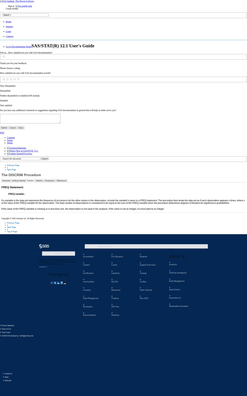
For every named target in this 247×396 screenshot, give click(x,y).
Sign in (11, 6)
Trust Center (6, 332)
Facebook (52, 283)
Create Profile (12, 8)
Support (9, 26)
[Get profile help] (24, 6)
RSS (65, 283)
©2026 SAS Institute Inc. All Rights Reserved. (18, 336)
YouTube (61, 283)
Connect (9, 36)
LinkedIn (58, 283)
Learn (8, 31)
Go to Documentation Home (18, 46)
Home (8, 21)
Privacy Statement (8, 325)
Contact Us (8, 374)
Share (7, 377)
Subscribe (8, 381)
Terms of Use (6, 329)
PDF (2, 133)
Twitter (55, 283)
